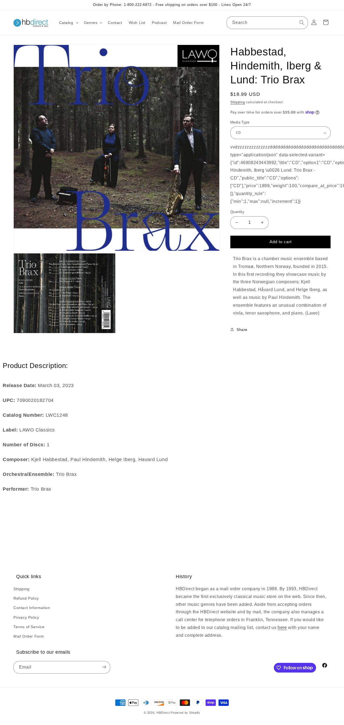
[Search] (302, 23)
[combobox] (267, 23)
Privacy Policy (26, 617)
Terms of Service (29, 627)
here (282, 627)
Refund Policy (26, 598)
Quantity (237, 212)
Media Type (239, 122)
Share (242, 329)
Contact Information (31, 608)
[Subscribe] (104, 667)
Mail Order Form (28, 636)
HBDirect (163, 712)
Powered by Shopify (185, 712)
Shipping (237, 102)
